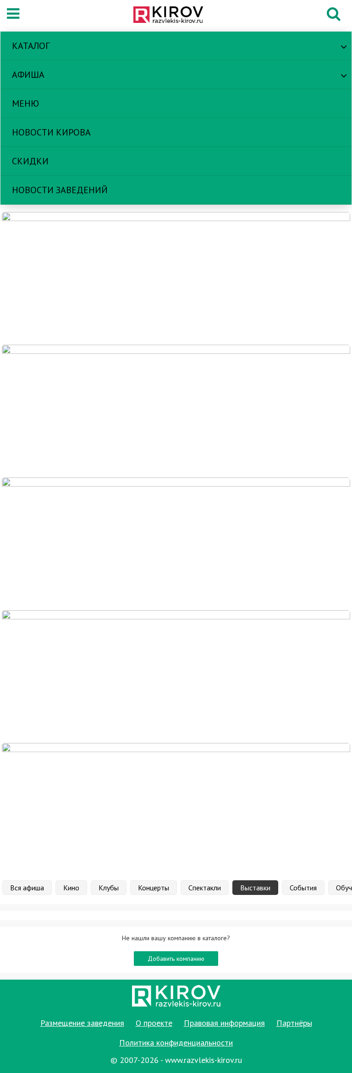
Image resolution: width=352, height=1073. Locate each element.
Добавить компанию (176, 958)
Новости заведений (60, 190)
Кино (71, 887)
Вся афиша (27, 887)
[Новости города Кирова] (176, 543)
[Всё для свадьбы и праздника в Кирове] (176, 278)
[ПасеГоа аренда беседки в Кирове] (176, 676)
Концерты (153, 887)
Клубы (109, 887)
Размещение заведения (82, 1023)
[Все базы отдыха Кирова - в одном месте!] (176, 410)
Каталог (31, 46)
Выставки (255, 887)
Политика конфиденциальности (176, 1042)
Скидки (30, 161)
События (303, 887)
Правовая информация (224, 1023)
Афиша (28, 75)
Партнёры (294, 1023)
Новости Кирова (51, 132)
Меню (25, 103)
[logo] (173, 15)
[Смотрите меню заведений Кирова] (176, 809)
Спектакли (204, 887)
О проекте (154, 1023)
